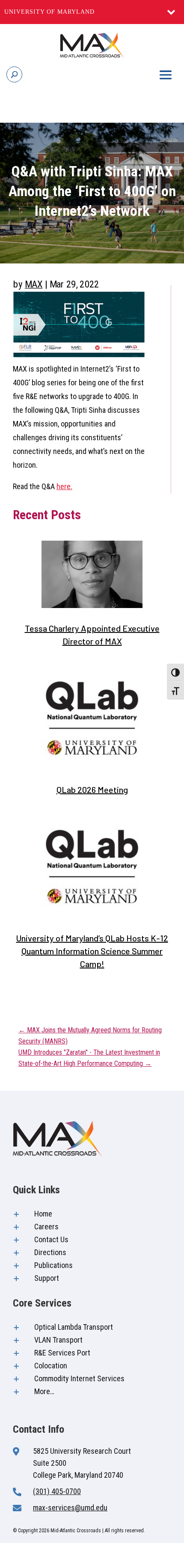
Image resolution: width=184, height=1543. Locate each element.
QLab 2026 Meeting (92, 789)
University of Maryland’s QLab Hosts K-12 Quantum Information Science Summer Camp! (92, 951)
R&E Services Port (62, 1352)
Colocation (50, 1365)
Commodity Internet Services (79, 1378)
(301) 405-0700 (57, 1491)
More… (44, 1391)
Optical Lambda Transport (73, 1326)
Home (43, 1213)
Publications (53, 1265)
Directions (50, 1252)
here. (64, 486)
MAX (34, 283)
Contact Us (51, 1239)
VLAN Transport (58, 1339)
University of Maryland (49, 12)
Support (46, 1278)
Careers (46, 1226)
